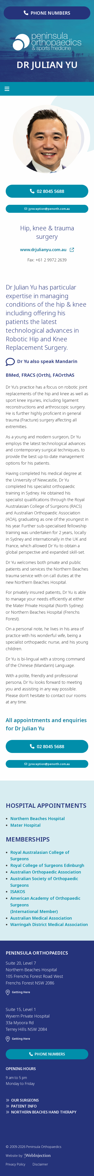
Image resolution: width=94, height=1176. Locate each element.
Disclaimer (40, 1164)
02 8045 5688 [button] (49, 191)
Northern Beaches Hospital (37, 818)
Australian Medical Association (41, 918)
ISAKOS (17, 891)
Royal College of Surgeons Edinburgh (47, 865)
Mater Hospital (25, 825)
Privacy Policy (15, 1164)
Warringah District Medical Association (49, 924)
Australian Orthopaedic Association (45, 872)
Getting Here (21, 992)
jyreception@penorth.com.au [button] (48, 208)
